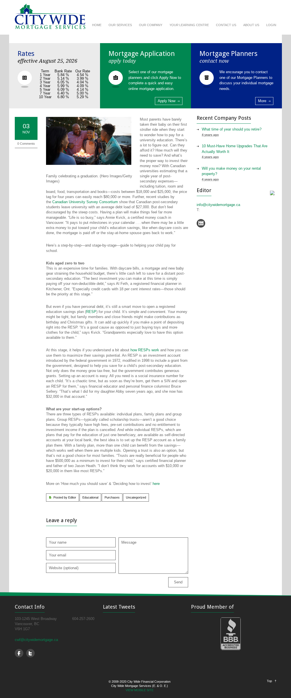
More (262, 101)
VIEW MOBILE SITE (139, 690)
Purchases (112, 497)
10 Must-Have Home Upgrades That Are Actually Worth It (234, 149)
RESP (91, 312)
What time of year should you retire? (231, 129)
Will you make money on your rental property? (231, 171)
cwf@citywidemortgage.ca (36, 640)
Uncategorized (136, 497)
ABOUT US (251, 25)
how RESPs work (144, 350)
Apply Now (166, 101)
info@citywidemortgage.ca (218, 205)
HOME (96, 25)
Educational (90, 497)
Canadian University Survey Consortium (85, 202)
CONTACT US (226, 25)
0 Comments (26, 143)
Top (269, 681)
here (156, 484)
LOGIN (271, 25)
